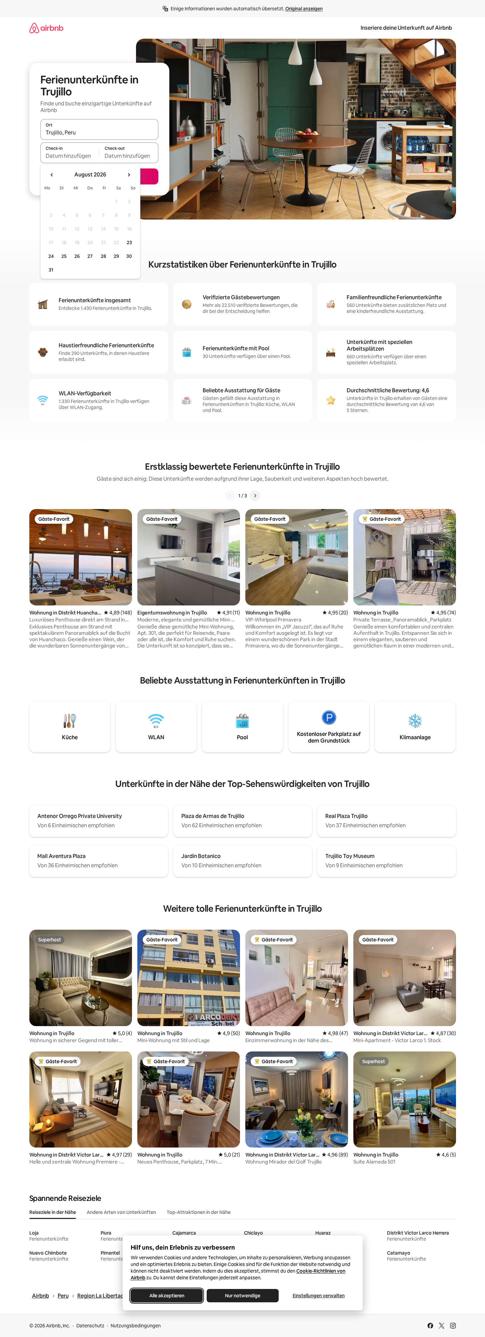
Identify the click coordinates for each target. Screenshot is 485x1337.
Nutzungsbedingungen (136, 1326)
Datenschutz (90, 1326)
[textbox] (70, 156)
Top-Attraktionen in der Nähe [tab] (199, 1212)
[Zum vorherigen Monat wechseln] (52, 175)
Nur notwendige (242, 1296)
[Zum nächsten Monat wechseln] (129, 175)
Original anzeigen (304, 9)
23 (129, 243)
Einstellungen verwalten (319, 1296)
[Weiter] (255, 495)
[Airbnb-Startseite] (46, 27)
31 (51, 270)
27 (90, 256)
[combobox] (99, 132)
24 (51, 256)
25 (64, 256)
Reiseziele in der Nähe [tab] (52, 1212)
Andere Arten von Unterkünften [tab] (121, 1212)
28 (103, 256)
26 (77, 256)
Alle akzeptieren (166, 1296)
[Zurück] (230, 495)
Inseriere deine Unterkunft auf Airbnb (406, 27)
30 (129, 256)
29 (116, 256)
